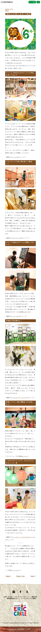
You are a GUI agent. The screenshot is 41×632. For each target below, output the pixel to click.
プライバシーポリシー (22, 597)
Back (8, 576)
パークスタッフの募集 (28, 598)
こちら (25, 456)
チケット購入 (32, 2)
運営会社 (34, 597)
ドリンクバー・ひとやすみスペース (23, 537)
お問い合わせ (8, 597)
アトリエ (14, 157)
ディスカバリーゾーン (18, 397)
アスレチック (15, 238)
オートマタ (15, 316)
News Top (20, 576)
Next (33, 576)
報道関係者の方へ (13, 598)
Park (7, 10)
